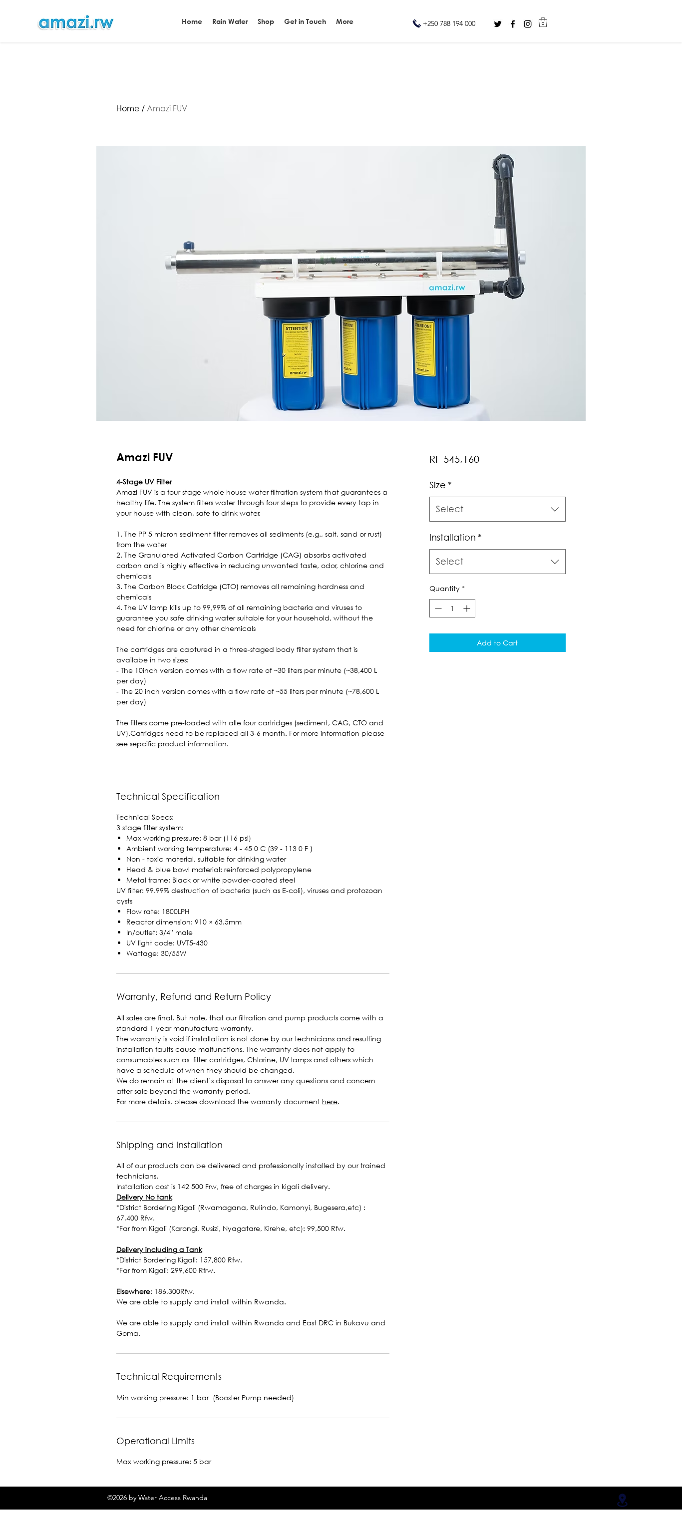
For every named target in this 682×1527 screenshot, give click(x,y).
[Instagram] (528, 24)
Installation (455, 537)
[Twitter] (498, 24)
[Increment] (467, 608)
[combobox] (497, 509)
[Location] (622, 1500)
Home (127, 108)
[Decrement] (437, 608)
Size (440, 484)
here (330, 1101)
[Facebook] (513, 24)
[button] (344, 21)
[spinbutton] (452, 608)
